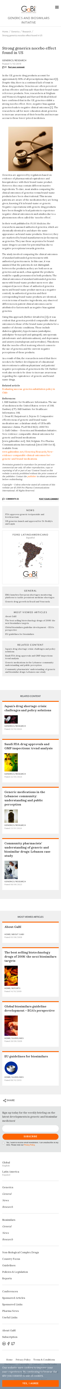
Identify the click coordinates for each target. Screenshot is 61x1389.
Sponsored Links (12, 1304)
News (5, 1200)
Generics (15, 32)
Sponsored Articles (13, 1298)
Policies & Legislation (15, 1272)
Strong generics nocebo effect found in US (22, 35)
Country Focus (11, 1259)
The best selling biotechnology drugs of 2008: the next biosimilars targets (30, 956)
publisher (31, 476)
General (6, 1193)
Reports (7, 1278)
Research (27, 32)
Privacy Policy (29, 1145)
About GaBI (10, 616)
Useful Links (9, 1317)
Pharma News (10, 1311)
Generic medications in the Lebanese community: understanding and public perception (29, 663)
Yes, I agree (31, 1383)
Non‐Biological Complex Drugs (20, 1252)
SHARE (10, 1100)
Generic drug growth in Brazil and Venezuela (27, 601)
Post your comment (16, 67)
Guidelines (8, 1265)
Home (5, 32)
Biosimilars (8, 1219)
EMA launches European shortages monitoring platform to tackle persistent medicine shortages (29, 596)
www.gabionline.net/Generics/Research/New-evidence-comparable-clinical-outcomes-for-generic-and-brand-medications (27, 455)
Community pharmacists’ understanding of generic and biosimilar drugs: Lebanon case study (30, 670)
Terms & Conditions (44, 1359)
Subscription (9, 1337)
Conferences (10, 1291)
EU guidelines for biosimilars (19, 634)
